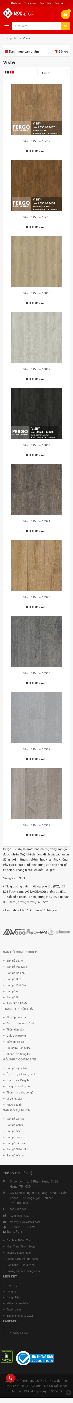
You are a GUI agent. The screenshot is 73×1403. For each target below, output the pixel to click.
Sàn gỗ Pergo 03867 (36, 369)
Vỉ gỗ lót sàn (14, 1098)
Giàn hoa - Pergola (17, 1080)
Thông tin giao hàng (18, 1252)
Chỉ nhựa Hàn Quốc (18, 1047)
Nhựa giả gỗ (13, 1104)
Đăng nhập (45, 3)
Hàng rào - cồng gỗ (18, 1086)
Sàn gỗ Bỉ (12, 997)
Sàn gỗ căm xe (15, 1143)
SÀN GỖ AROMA (17, 1003)
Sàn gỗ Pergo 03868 (36, 293)
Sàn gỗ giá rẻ (14, 960)
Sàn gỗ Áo (12, 991)
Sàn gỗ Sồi (13, 1131)
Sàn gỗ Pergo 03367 (36, 749)
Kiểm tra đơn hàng (17, 1303)
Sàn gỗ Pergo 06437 (36, 141)
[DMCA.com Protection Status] (6, 1356)
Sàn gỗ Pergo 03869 (36, 445)
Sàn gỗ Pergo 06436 (36, 217)
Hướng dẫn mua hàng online (23, 1271)
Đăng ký (59, 3)
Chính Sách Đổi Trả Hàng (22, 1258)
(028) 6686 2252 (19, 1215)
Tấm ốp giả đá (15, 1041)
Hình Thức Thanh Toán (20, 1246)
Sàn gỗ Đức (13, 979)
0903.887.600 (18, 1209)
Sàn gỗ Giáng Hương (19, 1149)
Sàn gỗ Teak (14, 1137)
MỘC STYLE (21, 1332)
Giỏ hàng (15, 3)
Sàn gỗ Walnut (15, 1155)
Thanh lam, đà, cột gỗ (19, 1092)
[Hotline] (10, 1378)
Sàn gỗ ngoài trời (17, 1068)
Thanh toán (30, 3)
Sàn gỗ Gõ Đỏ (15, 1118)
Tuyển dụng (13, 1309)
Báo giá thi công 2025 (19, 1315)
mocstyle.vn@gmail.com (25, 1221)
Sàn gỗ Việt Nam (16, 985)
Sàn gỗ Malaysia (16, 966)
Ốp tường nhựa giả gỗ (20, 1023)
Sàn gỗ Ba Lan (15, 972)
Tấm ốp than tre (16, 1017)
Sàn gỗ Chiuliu (15, 1124)
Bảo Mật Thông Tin (18, 1240)
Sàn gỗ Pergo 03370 (36, 597)
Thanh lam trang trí (18, 1054)
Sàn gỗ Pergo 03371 (36, 521)
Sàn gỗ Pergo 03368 (36, 673)
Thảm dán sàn (15, 1029)
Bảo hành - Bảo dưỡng (20, 1264)
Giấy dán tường (16, 1035)
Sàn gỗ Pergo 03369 (36, 825)
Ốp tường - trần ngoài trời (22, 1074)
